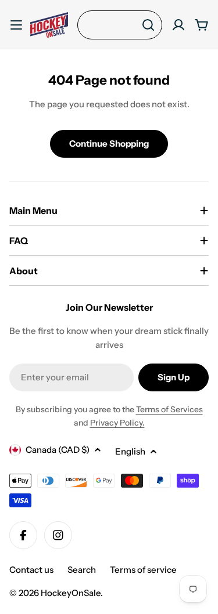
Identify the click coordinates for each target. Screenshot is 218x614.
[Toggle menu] (16, 25)
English (130, 451)
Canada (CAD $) (58, 449)
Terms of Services (169, 409)
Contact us (31, 569)
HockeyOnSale (71, 592)
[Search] (148, 25)
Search (81, 569)
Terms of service (143, 569)
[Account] (178, 25)
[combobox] (119, 24)
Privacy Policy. (117, 422)
